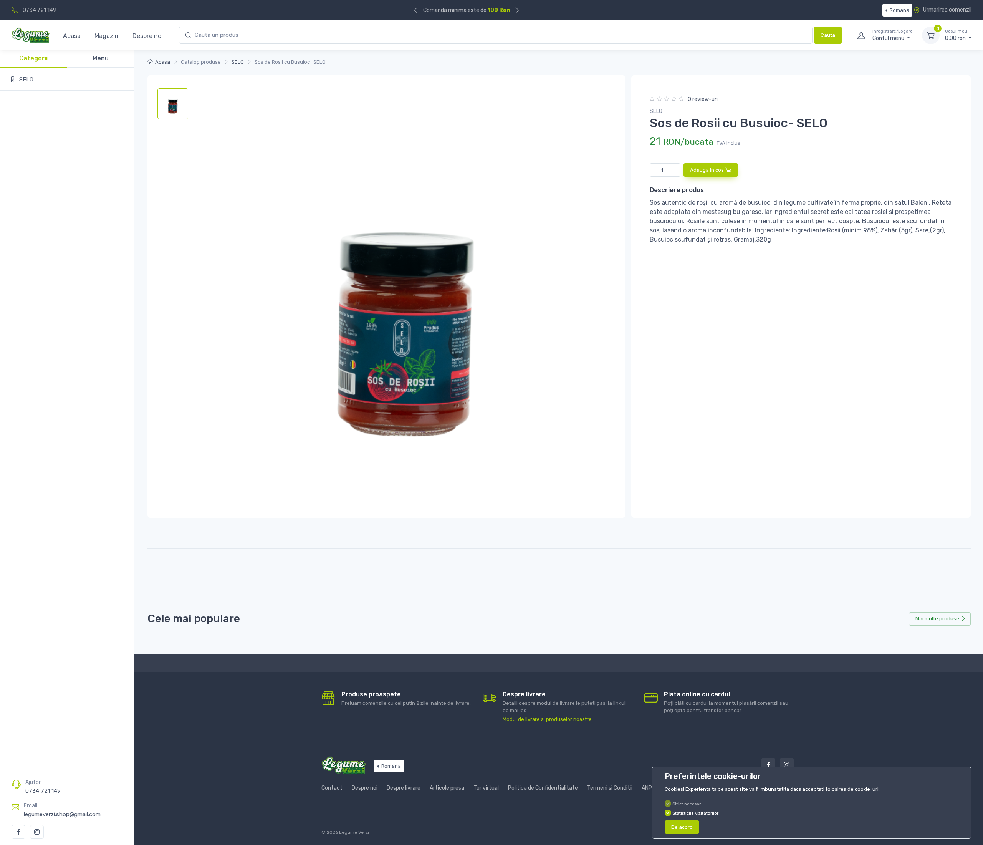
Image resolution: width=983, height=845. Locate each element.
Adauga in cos (707, 170)
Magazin (106, 36)
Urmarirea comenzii (946, 10)
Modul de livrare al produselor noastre (547, 719)
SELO (238, 62)
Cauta (828, 35)
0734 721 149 (39, 10)
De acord (682, 827)
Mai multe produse (937, 618)
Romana (899, 10)
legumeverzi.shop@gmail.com (62, 814)
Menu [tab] (101, 58)
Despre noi (147, 36)
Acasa (72, 36)
